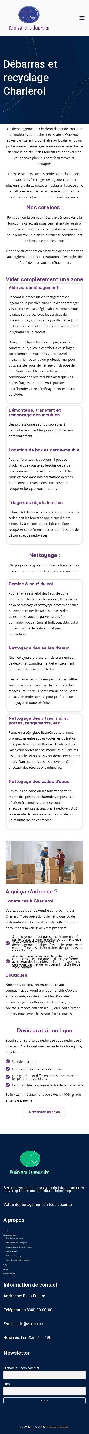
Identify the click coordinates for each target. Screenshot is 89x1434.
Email (7, 1384)
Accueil (5, 1231)
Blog (5, 1265)
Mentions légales (9, 1274)
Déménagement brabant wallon (57, 1427)
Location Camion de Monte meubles (19, 1247)
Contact (6, 1269)
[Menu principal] (82, 18)
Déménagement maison (15, 1238)
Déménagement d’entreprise (16, 1243)
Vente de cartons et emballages (17, 1260)
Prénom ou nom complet (21, 1368)
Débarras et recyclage (14, 1256)
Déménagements (9, 1235)
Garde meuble (11, 1251)
